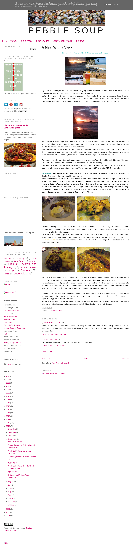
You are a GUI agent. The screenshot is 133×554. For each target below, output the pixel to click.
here (9, 364)
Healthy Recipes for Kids (13, 343)
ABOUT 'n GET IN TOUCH (63, 41)
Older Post (125, 358)
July (10, 485)
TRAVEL (13, 41)
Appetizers (7, 258)
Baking (20, 258)
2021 (8, 389)
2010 (8, 426)
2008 (8, 512)
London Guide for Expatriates (14, 328)
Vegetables (20, 273)
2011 (8, 423)
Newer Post (46, 358)
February (11, 501)
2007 (8, 516)
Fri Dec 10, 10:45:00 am (53, 346)
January (11, 505)
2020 (8, 393)
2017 (8, 403)
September (12, 439)
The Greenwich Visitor (12, 311)
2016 (8, 406)
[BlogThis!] (45, 308)
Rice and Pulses (28, 267)
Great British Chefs (11, 316)
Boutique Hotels (9, 319)
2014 (8, 413)
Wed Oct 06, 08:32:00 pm (54, 334)
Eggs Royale (12, 462)
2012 (8, 419)
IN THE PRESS (27, 41)
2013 (8, 416)
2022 (8, 386)
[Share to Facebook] (48, 308)
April (10, 495)
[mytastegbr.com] (10, 284)
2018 (8, 399)
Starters (25, 270)
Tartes (6, 274)
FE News (7, 334)
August (11, 482)
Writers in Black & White (12, 325)
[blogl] (6, 543)
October (11, 436)
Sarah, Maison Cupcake (53, 323)
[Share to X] (47, 308)
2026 (8, 376)
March (10, 498)
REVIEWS (80, 41)
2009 (8, 509)
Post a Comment (48, 351)
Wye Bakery (12, 472)
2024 (8, 380)
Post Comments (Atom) (60, 363)
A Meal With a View (15, 442)
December (12, 429)
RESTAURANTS (42, 41)
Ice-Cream (32, 261)
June (10, 488)
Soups (11, 270)
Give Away (19, 261)
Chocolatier (8, 322)
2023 (8, 383)
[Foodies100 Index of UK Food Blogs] (12, 290)
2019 (8, 396)
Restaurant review (56, 311)
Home (4, 41)
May (10, 492)
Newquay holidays (50, 339)
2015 (8, 409)
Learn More (107, 5)
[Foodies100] (9, 292)
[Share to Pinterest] (50, 308)
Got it (116, 5)
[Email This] (43, 308)
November (12, 432)
